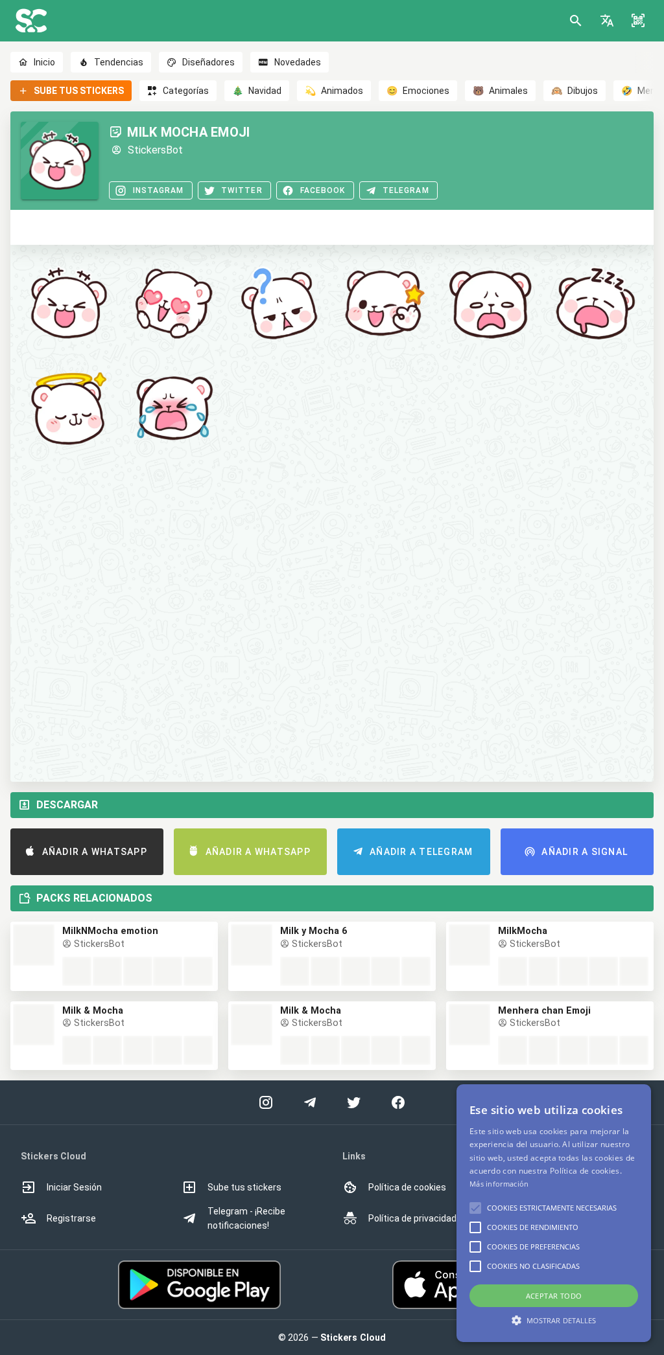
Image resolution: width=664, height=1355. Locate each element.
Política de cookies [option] (407, 1187)
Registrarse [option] (71, 1218)
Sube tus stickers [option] (244, 1187)
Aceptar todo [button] (554, 1296)
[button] (606, 20)
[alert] (553, 1213)
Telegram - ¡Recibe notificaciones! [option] (246, 1218)
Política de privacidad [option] (412, 1218)
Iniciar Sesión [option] (74, 1187)
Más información (499, 1184)
